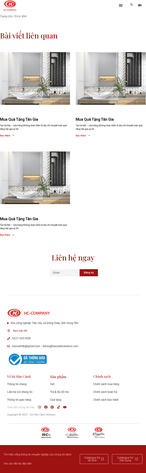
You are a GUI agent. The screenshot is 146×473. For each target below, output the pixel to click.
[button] (121, 5)
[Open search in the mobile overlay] (131, 4)
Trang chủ (6, 16)
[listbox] (139, 5)
